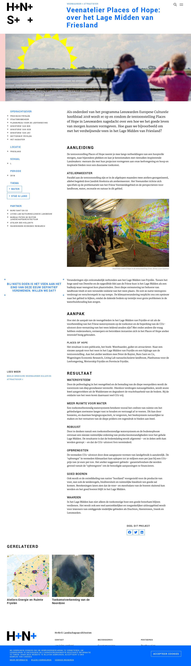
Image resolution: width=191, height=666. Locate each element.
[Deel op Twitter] (136, 532)
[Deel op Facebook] (129, 532)
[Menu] (181, 4)
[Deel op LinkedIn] (142, 532)
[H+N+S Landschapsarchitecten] (21, 643)
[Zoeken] (175, 4)
